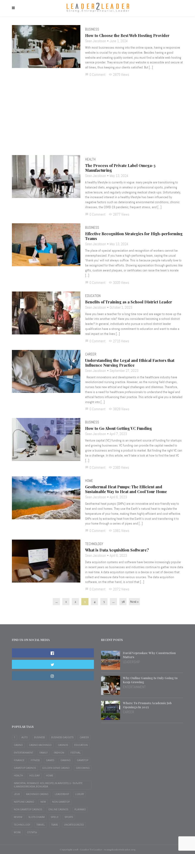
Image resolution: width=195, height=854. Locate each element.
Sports (69, 817)
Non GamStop (61, 802)
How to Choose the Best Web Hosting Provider (127, 35)
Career (90, 354)
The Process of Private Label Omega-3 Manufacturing (120, 168)
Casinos (63, 745)
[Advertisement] (97, 119)
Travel (40, 824)
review (18, 817)
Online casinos (58, 809)
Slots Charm (37, 817)
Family (43, 752)
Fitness (35, 760)
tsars (54, 824)
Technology (94, 544)
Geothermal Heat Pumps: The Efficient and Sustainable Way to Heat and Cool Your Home (126, 489)
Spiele (54, 817)
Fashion (59, 752)
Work (17, 832)
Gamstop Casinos (25, 768)
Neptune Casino (24, 802)
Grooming (83, 768)
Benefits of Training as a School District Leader (128, 302)
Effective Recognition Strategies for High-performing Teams (134, 236)
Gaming (65, 760)
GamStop (82, 760)
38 (123, 602)
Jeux (17, 794)
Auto (24, 737)
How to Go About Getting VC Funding (118, 428)
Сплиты (32, 832)
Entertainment (134, 687)
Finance (19, 760)
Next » (134, 602)
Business (92, 29)
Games (50, 760)
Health (90, 159)
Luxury (79, 794)
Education (93, 295)
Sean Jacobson (95, 41)
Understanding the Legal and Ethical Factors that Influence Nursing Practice (129, 363)
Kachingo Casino (37, 794)
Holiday (34, 775)
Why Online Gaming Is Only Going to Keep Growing (150, 680)
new (43, 802)
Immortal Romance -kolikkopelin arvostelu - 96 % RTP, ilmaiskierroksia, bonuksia (48, 785)
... (56, 602)
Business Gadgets (62, 737)
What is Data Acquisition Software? (117, 550)
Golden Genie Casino (56, 768)
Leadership (131, 662)
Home (89, 480)
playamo (80, 809)
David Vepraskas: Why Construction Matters (149, 655)
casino (18, 745)
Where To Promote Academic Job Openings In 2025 (147, 705)
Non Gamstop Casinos (28, 809)
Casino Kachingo (40, 745)
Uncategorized (74, 824)
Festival (75, 752)
